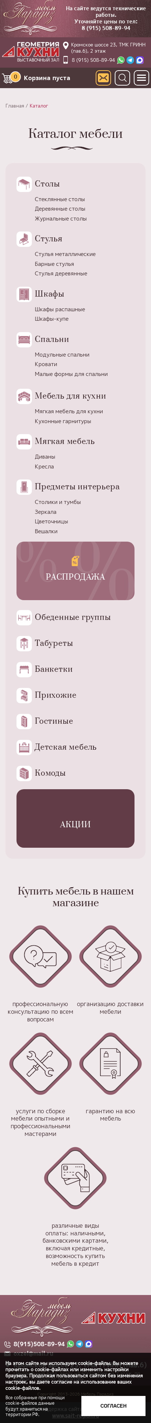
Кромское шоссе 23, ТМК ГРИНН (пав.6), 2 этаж (108, 47)
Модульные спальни (62, 354)
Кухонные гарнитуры (63, 421)
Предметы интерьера (77, 487)
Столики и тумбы (58, 502)
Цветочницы (51, 521)
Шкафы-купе (52, 319)
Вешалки (46, 531)
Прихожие (55, 695)
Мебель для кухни (70, 396)
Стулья (49, 239)
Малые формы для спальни (71, 374)
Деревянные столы (60, 208)
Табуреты (54, 643)
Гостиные (54, 721)
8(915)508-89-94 (39, 1344)
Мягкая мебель (65, 442)
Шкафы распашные (60, 309)
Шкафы (50, 294)
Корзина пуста (42, 77)
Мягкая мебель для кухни (69, 411)
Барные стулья (54, 264)
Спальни (52, 340)
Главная (14, 105)
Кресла (44, 466)
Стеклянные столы (60, 199)
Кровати (46, 364)
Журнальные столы (61, 218)
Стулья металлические (65, 254)
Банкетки (54, 669)
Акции (75, 825)
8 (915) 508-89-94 (106, 28)
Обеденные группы (73, 617)
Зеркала (45, 512)
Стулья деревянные (61, 273)
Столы (47, 184)
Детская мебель (66, 747)
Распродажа (75, 577)
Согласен (113, 1406)
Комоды (50, 773)
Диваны (45, 456)
